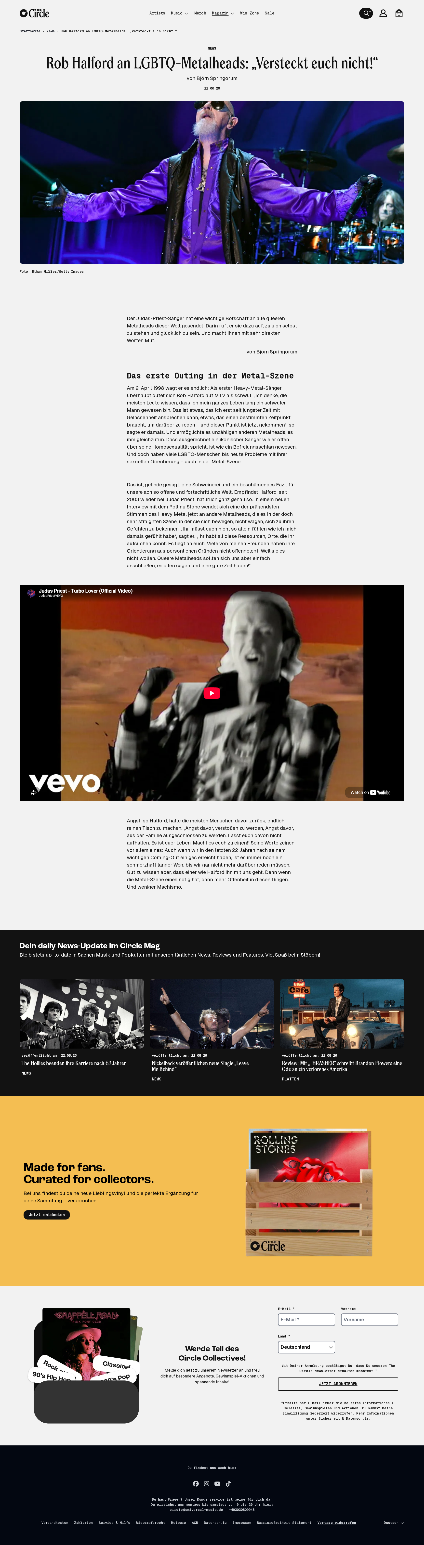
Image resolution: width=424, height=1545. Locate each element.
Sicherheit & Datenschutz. (344, 1418)
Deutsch (391, 1523)
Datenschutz (215, 1523)
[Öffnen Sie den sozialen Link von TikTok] (228, 1483)
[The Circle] (34, 13)
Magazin (220, 13)
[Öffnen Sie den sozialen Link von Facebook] (195, 1483)
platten (290, 1079)
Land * (284, 1336)
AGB (195, 1523)
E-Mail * (286, 1309)
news (26, 1073)
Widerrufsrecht (150, 1523)
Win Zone (249, 13)
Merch (200, 13)
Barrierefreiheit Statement (284, 1523)
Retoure (178, 1523)
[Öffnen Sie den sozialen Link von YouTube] (217, 1483)
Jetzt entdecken (47, 1214)
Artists (157, 13)
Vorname (348, 1309)
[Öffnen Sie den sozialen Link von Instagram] (206, 1483)
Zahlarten (83, 1523)
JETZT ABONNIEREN (338, 1383)
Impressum (242, 1523)
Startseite (30, 31)
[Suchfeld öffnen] (366, 13)
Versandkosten (54, 1523)
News (50, 31)
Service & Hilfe (114, 1523)
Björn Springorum (276, 351)
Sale (269, 13)
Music (177, 13)
